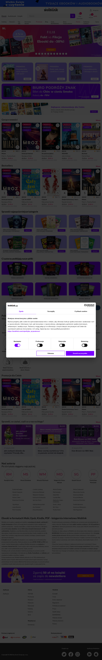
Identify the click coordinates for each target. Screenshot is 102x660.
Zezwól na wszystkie (80, 353)
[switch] (40, 345)
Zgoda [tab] (21, 311)
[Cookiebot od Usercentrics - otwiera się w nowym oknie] (85, 305)
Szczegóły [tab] (51, 311)
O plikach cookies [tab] (81, 311)
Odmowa (51, 353)
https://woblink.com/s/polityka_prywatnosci (24, 331)
